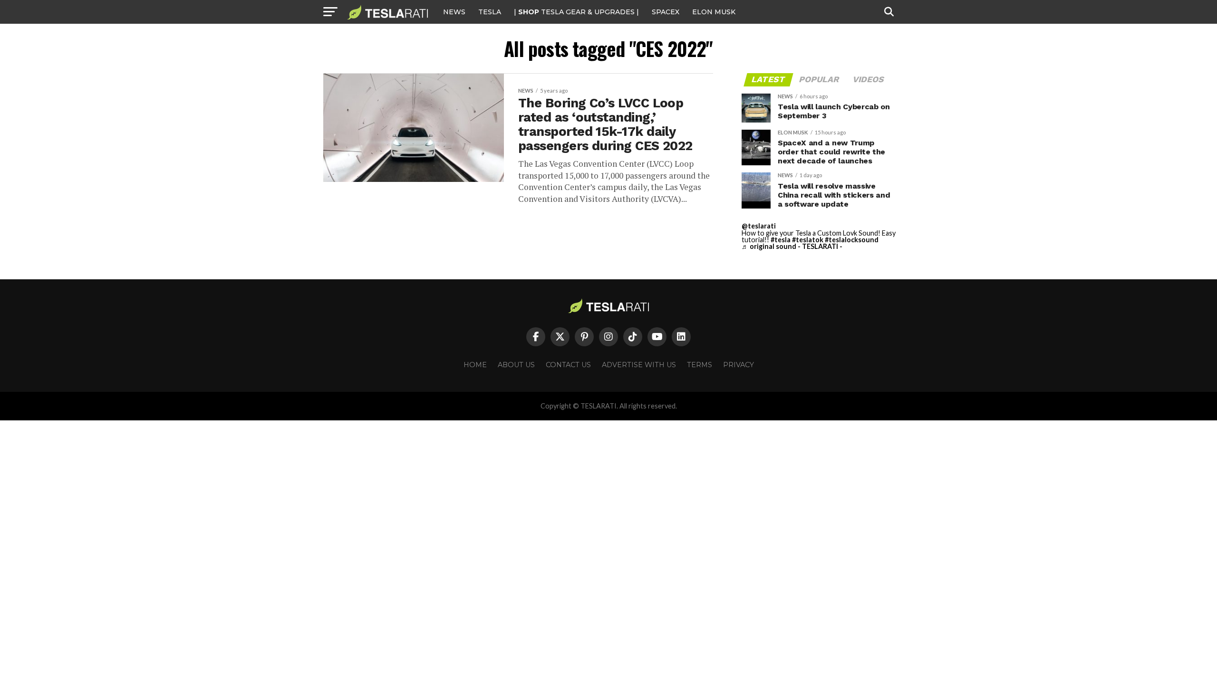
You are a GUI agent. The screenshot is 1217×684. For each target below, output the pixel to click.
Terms (699, 365)
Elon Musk (713, 12)
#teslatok (807, 240)
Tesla (489, 12)
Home (475, 365)
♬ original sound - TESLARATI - (792, 246)
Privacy (738, 365)
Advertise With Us (639, 365)
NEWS (454, 12)
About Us (516, 365)
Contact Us (568, 365)
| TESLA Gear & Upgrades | (576, 12)
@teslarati (759, 226)
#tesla (781, 240)
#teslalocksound (852, 240)
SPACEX (665, 12)
